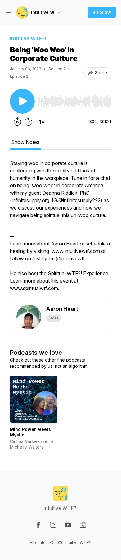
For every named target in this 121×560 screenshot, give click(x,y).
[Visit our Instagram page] (53, 525)
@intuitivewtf (70, 258)
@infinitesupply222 (79, 200)
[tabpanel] (60, 228)
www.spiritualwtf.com (34, 288)
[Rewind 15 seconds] (17, 121)
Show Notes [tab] (25, 142)
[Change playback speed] (41, 121)
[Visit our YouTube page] (68, 525)
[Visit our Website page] (83, 525)
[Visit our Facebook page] (38, 525)
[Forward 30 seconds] (28, 121)
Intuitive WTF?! (47, 12)
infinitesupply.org (30, 200)
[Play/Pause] (22, 101)
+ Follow (102, 12)
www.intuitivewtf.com (76, 251)
